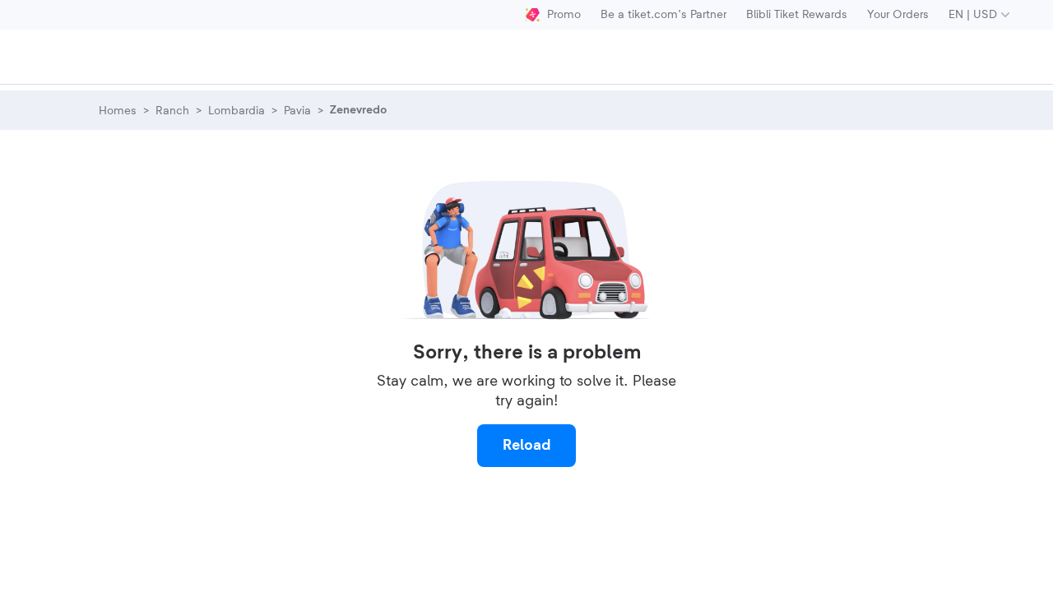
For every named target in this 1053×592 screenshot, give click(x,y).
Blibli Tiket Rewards (796, 14)
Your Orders (898, 14)
